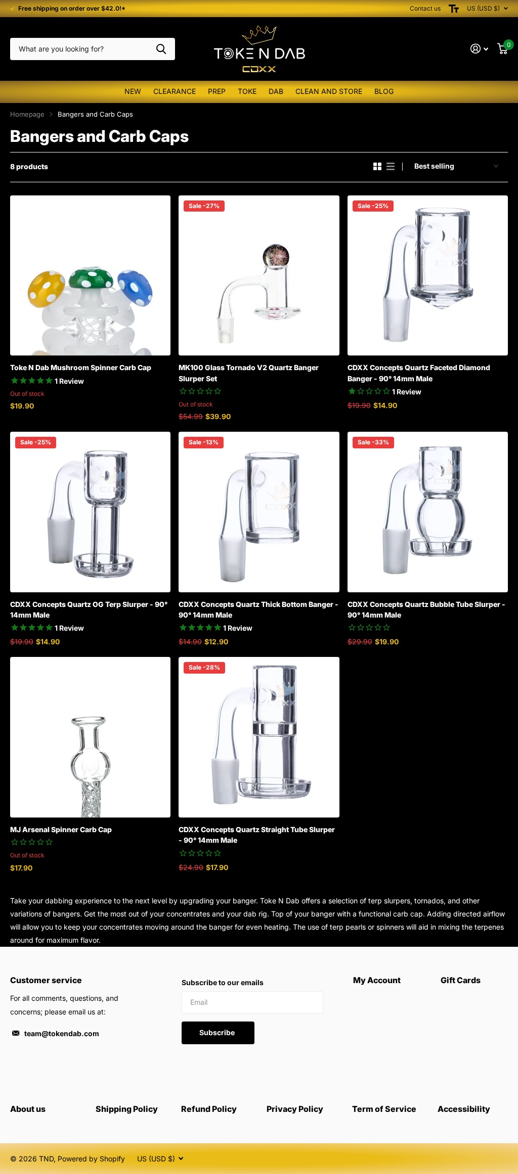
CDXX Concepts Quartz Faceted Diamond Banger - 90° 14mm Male (419, 372)
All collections (217, 92)
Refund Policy (209, 1109)
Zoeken (161, 49)
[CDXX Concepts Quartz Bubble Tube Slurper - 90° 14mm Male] (428, 512)
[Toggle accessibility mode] (454, 8)
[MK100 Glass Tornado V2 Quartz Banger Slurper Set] (259, 275)
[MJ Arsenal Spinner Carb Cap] (90, 737)
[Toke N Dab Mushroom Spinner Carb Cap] (90, 275)
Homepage (27, 114)
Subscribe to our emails (223, 982)
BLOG (384, 91)
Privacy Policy (295, 1109)
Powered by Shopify (91, 1158)
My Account (377, 980)
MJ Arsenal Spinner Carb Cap (61, 829)
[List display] (390, 166)
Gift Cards (461, 980)
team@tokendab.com (61, 1033)
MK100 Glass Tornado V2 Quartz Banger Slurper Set (249, 372)
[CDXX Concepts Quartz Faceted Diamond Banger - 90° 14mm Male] (428, 275)
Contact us (425, 8)
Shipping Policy (127, 1109)
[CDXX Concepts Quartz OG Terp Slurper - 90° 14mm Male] (90, 512)
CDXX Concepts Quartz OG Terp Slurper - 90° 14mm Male (88, 609)
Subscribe (217, 1032)
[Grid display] (377, 166)
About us (28, 1109)
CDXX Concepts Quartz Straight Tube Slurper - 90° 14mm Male (257, 834)
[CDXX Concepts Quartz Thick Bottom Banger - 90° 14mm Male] (259, 512)
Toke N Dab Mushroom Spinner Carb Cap (80, 367)
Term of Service (384, 1109)
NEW (132, 91)
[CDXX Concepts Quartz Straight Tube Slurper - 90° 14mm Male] (259, 737)
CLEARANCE (174, 91)
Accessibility (464, 1109)
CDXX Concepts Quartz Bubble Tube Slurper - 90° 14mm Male (426, 609)
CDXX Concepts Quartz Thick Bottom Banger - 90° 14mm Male (258, 609)
